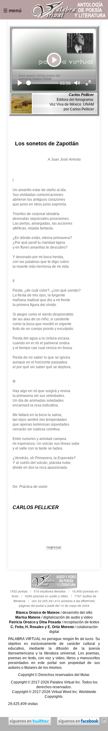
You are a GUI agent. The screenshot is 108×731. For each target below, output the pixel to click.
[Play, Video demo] (20, 83)
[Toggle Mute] (77, 83)
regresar (54, 547)
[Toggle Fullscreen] (88, 83)
